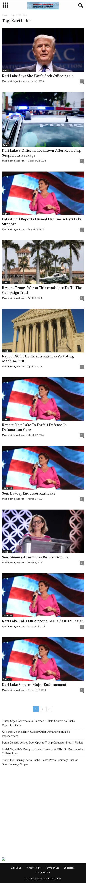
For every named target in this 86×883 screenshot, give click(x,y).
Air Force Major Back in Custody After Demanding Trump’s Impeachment (36, 734)
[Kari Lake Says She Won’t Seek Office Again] (43, 50)
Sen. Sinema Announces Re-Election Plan (36, 557)
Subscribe (69, 867)
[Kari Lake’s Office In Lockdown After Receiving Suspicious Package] (43, 119)
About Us (16, 867)
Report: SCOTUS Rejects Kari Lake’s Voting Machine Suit (38, 359)
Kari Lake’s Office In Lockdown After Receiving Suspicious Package (41, 153)
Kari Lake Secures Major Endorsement (34, 684)
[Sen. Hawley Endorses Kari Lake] (43, 468)
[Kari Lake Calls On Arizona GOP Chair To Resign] (43, 595)
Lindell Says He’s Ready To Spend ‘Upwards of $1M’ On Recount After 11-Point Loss (43, 751)
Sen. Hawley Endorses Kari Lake (28, 493)
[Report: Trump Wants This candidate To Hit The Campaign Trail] (43, 262)
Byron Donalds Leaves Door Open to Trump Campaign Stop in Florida (42, 742)
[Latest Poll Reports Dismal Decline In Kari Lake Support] (43, 193)
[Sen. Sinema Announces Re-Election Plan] (43, 531)
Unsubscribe (43, 872)
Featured (7, 488)
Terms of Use (52, 867)
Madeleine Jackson (13, 81)
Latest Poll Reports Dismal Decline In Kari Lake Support (42, 222)
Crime (6, 145)
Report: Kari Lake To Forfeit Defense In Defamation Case (34, 427)
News (6, 213)
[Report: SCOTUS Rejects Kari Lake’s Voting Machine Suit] (43, 331)
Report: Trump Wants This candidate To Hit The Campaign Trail (42, 290)
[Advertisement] (43, 812)
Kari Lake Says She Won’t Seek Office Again (38, 76)
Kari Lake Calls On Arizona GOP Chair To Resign (43, 621)
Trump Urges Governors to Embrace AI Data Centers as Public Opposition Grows (38, 723)
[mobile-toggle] (5, 5)
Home (4, 15)
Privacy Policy (33, 867)
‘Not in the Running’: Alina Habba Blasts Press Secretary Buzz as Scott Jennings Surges (40, 762)
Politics (7, 70)
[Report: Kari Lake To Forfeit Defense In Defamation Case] (43, 399)
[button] (79, 5)
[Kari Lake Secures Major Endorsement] (43, 659)
